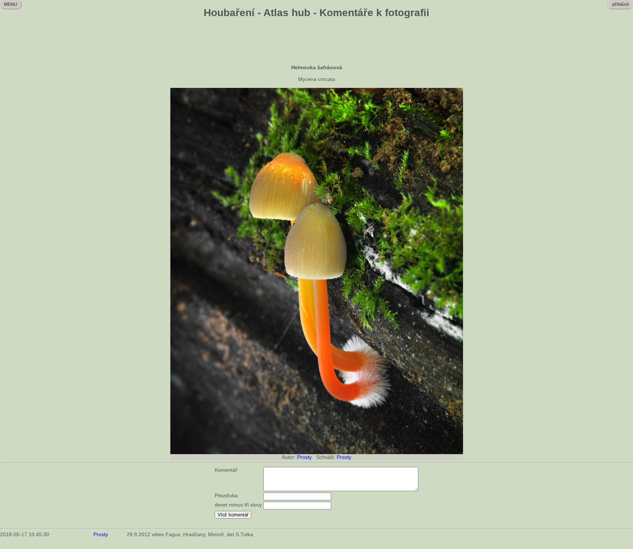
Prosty (304, 457)
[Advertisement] (316, 42)
